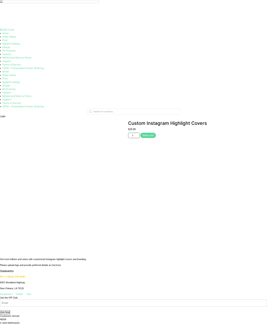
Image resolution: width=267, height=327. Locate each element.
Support (6, 61)
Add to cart (148, 135)
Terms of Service (11, 64)
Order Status (9, 36)
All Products (9, 50)
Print (5, 40)
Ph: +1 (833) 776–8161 (12, 276)
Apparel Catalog (11, 43)
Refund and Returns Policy (16, 57)
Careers (6, 54)
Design (6, 47)
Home (5, 33)
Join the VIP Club (8, 297)
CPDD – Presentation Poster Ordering (23, 68)
